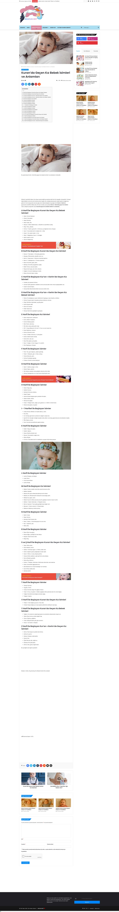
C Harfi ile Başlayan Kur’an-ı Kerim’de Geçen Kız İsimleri (35, 95)
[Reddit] (39, 84)
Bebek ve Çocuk (36, 27)
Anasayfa (22, 27)
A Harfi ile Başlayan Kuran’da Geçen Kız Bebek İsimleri (35, 92)
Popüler (78, 51)
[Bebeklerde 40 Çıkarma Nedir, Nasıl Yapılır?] (80, 83)
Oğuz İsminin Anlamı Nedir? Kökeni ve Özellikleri (93, 118)
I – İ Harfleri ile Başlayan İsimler (30, 105)
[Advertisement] (73, 13)
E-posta (23, 844)
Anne (28, 27)
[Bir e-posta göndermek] (25, 80)
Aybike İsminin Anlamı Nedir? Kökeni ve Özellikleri (63, 809)
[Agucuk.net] (32, 14)
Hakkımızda (97, 908)
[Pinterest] (36, 84)
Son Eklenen (87, 51)
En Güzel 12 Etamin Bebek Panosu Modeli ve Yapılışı (91, 56)
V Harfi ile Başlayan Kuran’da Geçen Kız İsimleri (33, 117)
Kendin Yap (53, 27)
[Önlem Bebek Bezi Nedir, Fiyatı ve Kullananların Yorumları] (80, 76)
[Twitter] (26, 84)
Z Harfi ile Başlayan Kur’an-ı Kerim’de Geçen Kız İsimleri (36, 120)
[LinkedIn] (29, 84)
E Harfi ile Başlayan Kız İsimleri (30, 98)
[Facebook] (22, 84)
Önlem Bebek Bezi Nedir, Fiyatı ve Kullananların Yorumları (91, 76)
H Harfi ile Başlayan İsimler (29, 103)
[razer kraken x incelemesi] (59, 911)
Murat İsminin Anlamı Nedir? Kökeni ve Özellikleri (28, 809)
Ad (22, 839)
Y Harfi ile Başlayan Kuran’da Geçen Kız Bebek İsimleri (36, 119)
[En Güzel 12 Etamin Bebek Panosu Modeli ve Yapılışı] (80, 58)
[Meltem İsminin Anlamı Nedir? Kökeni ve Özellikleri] (81, 112)
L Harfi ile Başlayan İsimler (29, 108)
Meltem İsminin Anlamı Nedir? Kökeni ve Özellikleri (49, 1)
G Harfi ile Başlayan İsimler (29, 101)
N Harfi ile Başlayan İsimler (29, 111)
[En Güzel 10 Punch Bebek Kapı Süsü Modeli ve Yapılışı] (80, 70)
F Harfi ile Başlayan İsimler (29, 100)
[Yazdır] (51, 765)
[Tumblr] (32, 84)
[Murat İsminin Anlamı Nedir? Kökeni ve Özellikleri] (28, 803)
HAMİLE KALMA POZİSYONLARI (88, 63)
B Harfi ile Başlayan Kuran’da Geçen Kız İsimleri (33, 94)
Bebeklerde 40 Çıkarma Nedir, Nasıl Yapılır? (91, 82)
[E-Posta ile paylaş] (47, 765)
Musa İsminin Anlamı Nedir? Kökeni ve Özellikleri (45, 809)
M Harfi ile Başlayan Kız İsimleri (30, 109)
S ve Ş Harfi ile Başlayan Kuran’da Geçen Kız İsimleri (35, 114)
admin (23, 80)
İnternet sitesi (50, 844)
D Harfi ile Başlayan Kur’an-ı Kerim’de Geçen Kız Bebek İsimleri (37, 97)
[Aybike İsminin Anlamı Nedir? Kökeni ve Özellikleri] (63, 803)
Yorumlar (96, 51)
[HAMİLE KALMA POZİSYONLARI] (80, 64)
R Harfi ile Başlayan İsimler (29, 112)
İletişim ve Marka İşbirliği (64, 27)
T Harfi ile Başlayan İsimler (29, 115)
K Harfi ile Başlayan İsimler (29, 106)
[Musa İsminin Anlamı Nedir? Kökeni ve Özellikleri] (46, 803)
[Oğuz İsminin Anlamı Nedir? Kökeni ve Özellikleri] (93, 112)
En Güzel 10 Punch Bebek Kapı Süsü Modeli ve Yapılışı (91, 70)
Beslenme (45, 27)
